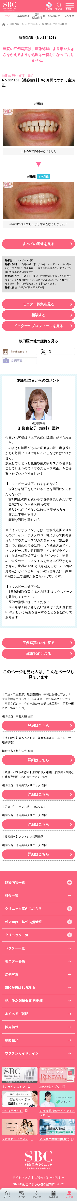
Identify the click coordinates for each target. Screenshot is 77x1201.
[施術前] (38, 127)
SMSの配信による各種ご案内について (38, 1184)
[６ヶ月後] (38, 200)
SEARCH (59, 9)
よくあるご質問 (16, 1013)
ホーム (7, 1197)
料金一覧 (11, 895)
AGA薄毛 (52, 16)
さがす (21, 1197)
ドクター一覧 (15, 948)
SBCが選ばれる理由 (20, 987)
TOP (7, 16)
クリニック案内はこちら (23, 908)
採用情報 (11, 1027)
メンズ (67, 16)
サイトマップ (21, 1177)
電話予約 (37, 1197)
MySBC (69, 1197)
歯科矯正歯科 (37, 16)
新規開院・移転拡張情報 (23, 921)
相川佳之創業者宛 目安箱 (24, 1000)
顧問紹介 (11, 1040)
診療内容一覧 (17, 24)
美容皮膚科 (23, 16)
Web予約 (53, 1197)
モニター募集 (15, 961)
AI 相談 (49, 9)
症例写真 (33, 24)
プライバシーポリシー (50, 1177)
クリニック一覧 (16, 934)
